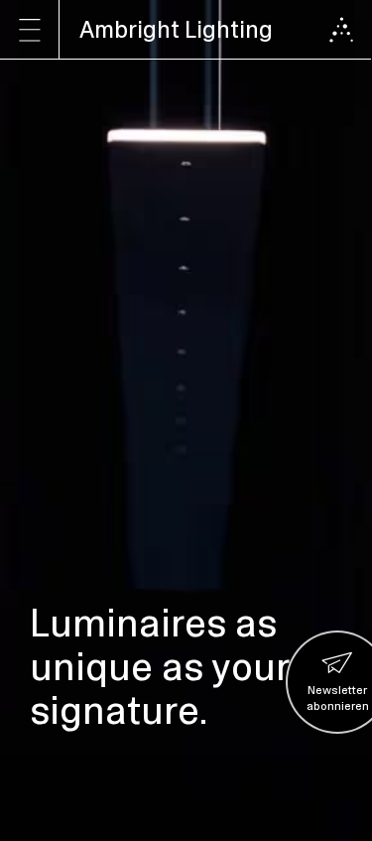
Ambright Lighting (176, 29)
